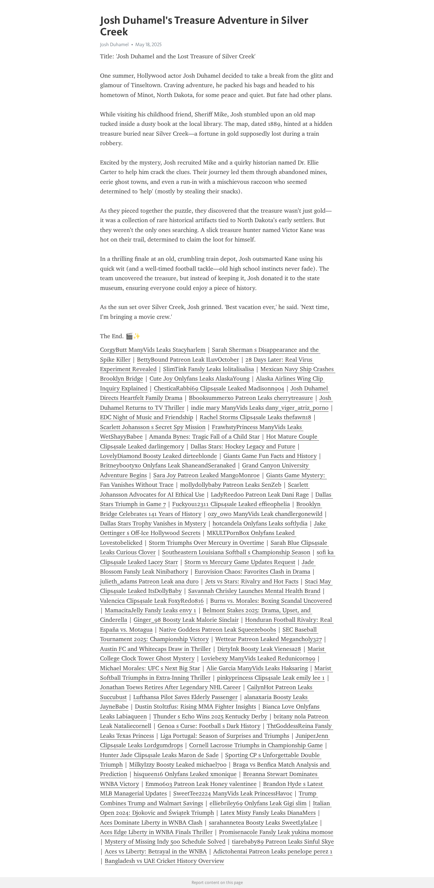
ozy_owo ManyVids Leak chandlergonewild (265, 514)
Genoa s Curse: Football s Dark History (209, 726)
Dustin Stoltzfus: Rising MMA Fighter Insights (195, 706)
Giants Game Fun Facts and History (270, 456)
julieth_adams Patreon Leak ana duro (149, 581)
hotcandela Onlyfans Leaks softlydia (260, 523)
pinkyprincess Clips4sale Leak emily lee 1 (271, 677)
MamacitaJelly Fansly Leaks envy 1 (150, 610)
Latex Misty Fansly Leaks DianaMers (268, 812)
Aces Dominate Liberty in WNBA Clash (151, 822)
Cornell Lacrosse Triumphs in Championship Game (256, 745)
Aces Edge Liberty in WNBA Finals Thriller (156, 832)
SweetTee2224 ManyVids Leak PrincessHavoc (232, 793)
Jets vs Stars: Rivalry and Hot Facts (251, 581)
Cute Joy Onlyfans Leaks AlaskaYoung (200, 378)
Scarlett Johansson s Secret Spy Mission (152, 427)
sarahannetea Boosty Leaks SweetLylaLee (263, 822)
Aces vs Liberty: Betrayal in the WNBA (156, 851)
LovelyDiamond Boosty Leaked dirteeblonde (158, 456)
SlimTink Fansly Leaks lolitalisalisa (208, 369)
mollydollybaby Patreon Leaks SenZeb (230, 484)
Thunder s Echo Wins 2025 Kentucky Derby (210, 716)
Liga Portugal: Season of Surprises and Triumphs (224, 735)
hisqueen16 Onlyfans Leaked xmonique (185, 774)
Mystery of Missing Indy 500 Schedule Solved (165, 841)
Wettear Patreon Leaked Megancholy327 (268, 639)
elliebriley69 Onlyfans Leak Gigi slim (258, 803)
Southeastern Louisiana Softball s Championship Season (236, 552)
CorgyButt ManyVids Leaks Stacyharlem (152, 349)
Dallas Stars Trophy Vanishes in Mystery (153, 523)
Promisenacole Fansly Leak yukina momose (276, 832)
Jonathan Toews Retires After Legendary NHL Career (170, 687)
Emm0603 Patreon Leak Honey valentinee (201, 784)
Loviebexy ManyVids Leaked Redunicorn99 (258, 658)
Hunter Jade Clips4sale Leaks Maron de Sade (159, 755)
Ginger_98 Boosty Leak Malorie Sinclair (186, 619)
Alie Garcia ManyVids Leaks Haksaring (257, 668)
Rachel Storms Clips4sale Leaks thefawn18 (255, 417)
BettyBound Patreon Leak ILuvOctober (188, 359)
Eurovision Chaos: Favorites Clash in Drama (252, 571)
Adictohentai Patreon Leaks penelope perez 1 (273, 851)
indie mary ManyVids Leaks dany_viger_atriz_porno (260, 407)
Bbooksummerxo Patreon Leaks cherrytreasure (251, 398)
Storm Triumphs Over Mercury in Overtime (206, 542)
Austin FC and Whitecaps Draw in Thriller (155, 649)
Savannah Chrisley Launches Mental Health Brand (254, 591)
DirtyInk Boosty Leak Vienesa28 (259, 649)
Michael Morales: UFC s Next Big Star (150, 668)
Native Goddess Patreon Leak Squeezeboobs (217, 629)
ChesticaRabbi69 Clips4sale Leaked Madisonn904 (219, 388)
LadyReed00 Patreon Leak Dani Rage (260, 494)
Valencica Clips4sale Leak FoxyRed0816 (152, 600)
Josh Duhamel (114, 44)
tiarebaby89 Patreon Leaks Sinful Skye (283, 841)
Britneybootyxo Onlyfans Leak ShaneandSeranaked (168, 465)
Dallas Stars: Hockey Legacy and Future (243, 446)
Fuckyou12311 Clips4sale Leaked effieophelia (231, 504)
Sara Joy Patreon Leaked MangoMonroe (206, 475)
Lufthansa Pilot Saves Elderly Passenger (185, 697)
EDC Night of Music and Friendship (146, 417)
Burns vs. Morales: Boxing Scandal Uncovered (271, 600)
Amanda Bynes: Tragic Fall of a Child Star (204, 436)
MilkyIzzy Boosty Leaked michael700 (177, 764)
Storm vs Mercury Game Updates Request (239, 562)
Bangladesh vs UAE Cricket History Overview (164, 861)
